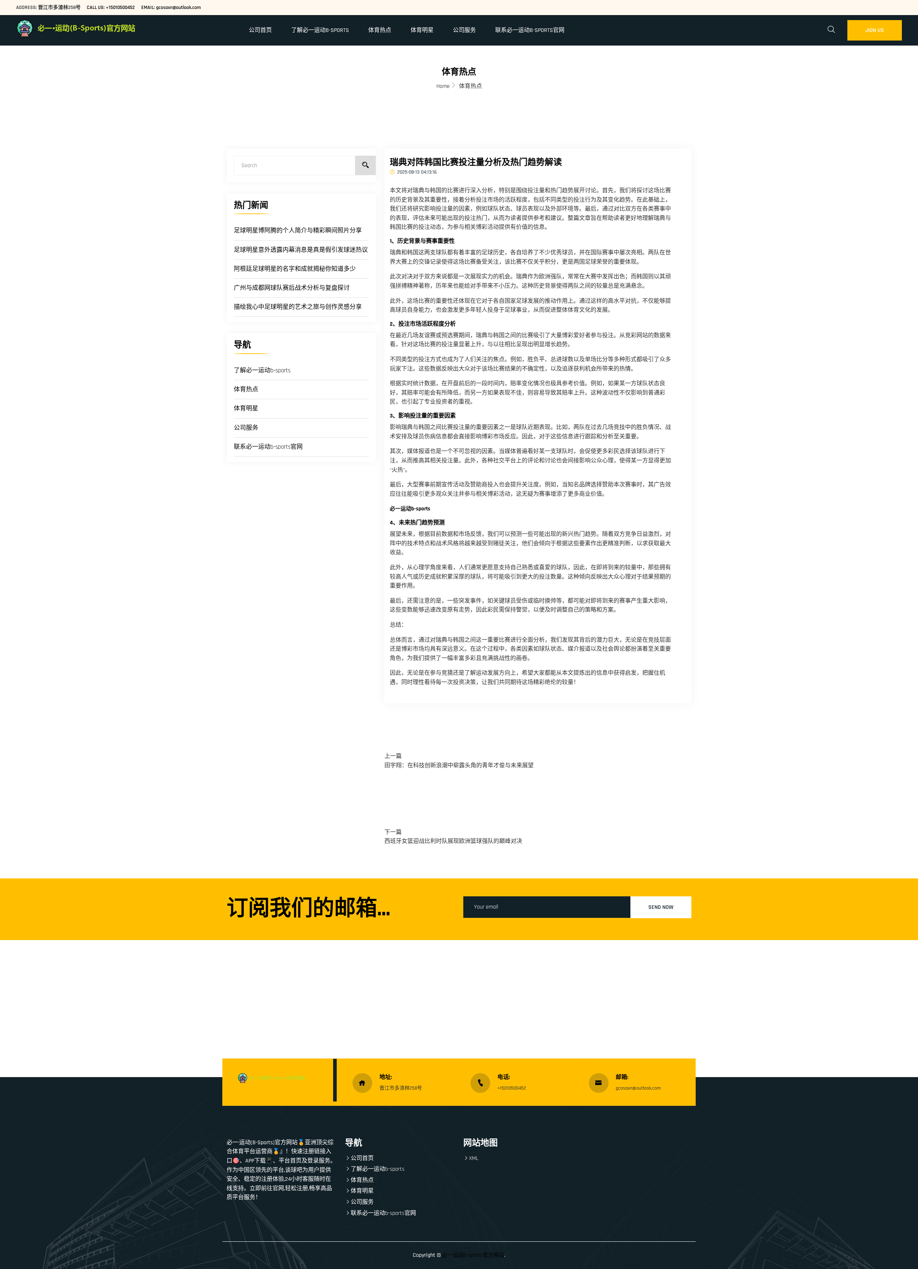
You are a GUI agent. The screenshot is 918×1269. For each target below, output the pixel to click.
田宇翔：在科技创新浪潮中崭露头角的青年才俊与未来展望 (459, 765)
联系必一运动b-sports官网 (529, 30)
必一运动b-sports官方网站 (473, 1255)
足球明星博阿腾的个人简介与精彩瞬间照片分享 (298, 231)
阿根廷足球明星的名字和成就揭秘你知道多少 (295, 269)
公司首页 (260, 30)
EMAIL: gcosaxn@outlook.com (171, 7)
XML (473, 1158)
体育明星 (422, 30)
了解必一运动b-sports (320, 30)
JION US (874, 30)
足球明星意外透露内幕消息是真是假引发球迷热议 (301, 250)
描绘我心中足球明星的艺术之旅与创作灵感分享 (298, 307)
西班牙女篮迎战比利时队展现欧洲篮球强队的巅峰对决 (453, 841)
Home (443, 86)
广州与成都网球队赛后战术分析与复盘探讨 (292, 288)
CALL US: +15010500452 (111, 7)
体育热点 (379, 30)
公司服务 (464, 30)
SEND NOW (660, 907)
